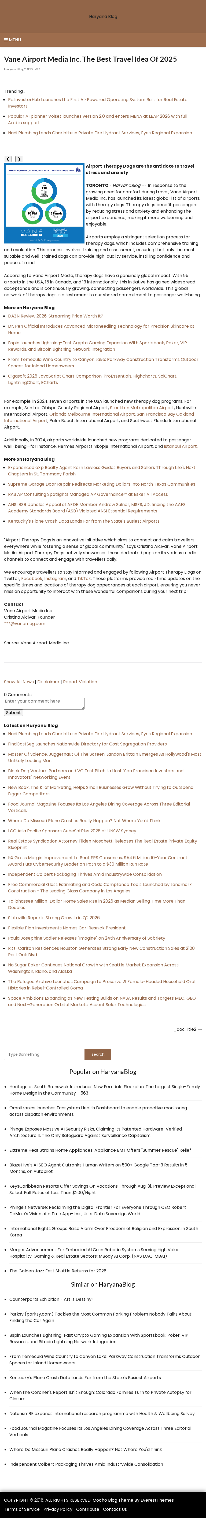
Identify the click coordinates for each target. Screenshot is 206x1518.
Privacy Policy (57, 1509)
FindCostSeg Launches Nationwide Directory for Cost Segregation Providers (87, 744)
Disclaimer (48, 682)
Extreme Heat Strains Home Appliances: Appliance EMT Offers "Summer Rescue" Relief (100, 1150)
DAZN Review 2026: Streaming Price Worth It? (55, 316)
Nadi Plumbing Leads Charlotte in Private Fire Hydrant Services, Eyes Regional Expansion (100, 133)
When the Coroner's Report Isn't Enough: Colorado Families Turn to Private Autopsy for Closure (100, 1395)
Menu (14, 40)
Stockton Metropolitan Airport (142, 408)
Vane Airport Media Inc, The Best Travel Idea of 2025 (90, 58)
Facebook (31, 578)
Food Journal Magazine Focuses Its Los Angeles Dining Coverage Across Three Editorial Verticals (100, 1431)
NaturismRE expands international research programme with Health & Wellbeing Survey (102, 1413)
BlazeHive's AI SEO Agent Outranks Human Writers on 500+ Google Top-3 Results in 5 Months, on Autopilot (98, 1168)
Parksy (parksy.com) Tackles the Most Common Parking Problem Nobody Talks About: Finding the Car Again (100, 1317)
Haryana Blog (103, 16)
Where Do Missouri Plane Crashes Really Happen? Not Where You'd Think (84, 821)
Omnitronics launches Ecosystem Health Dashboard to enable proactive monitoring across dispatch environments (98, 1111)
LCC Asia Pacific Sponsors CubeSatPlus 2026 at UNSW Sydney (72, 831)
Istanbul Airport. (181, 446)
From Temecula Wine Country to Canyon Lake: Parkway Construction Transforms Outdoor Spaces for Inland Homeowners (104, 1359)
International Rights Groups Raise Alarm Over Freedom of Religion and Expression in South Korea (103, 1231)
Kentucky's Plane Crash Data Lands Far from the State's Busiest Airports (84, 521)
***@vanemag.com (24, 624)
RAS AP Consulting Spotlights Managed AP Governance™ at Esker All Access (88, 494)
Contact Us (115, 1509)
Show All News (19, 682)
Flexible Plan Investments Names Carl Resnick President (67, 928)
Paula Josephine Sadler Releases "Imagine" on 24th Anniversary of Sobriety (86, 938)
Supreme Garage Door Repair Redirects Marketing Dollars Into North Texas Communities (101, 484)
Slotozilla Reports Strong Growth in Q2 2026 (54, 918)
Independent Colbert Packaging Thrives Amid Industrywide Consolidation (85, 874)
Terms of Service (22, 1509)
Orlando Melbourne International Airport (92, 414)
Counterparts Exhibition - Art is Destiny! (51, 1299)
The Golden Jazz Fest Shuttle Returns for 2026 (57, 1271)
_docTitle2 (184, 1029)
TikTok (84, 578)
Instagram (55, 578)
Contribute (87, 1509)
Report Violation (80, 682)
